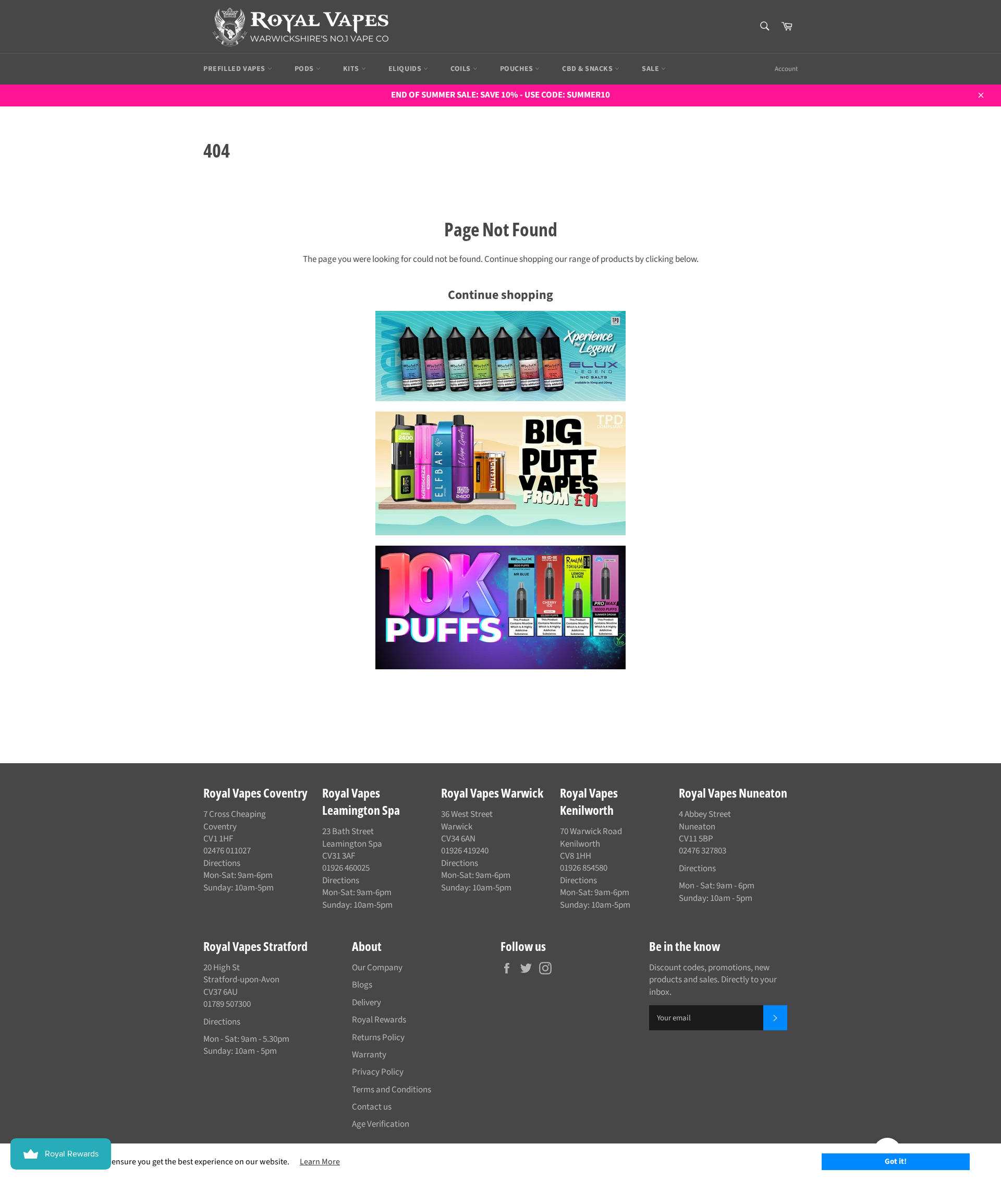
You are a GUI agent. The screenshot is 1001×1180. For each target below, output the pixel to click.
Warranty (369, 1055)
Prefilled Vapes (235, 69)
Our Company (377, 967)
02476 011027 (227, 851)
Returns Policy (378, 1037)
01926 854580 (583, 868)
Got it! (896, 1161)
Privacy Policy (378, 1072)
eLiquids (405, 69)
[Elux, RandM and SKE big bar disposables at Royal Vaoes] (500, 607)
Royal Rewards (379, 1020)
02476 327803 (702, 851)
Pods (305, 69)
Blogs (362, 985)
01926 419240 (465, 851)
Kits (352, 69)
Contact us (372, 1107)
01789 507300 (227, 1004)
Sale (651, 69)
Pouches (517, 69)
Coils (461, 69)
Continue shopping (500, 295)
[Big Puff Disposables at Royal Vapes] (500, 473)
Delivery (366, 1002)
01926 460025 (346, 868)
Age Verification (380, 1124)
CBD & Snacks (588, 69)
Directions (221, 863)
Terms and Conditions (391, 1089)
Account (786, 69)
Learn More (320, 1161)
